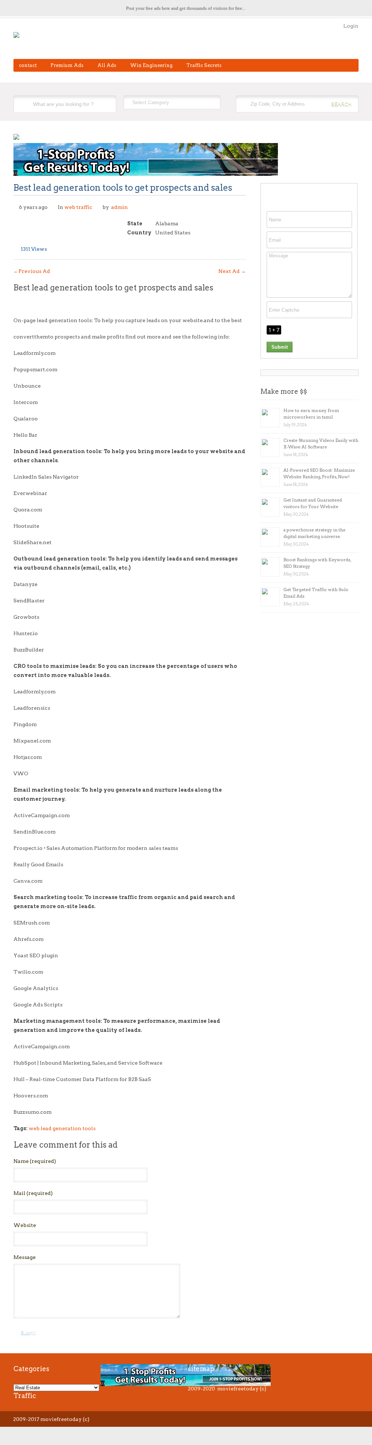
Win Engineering (151, 65)
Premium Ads (67, 65)
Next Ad (232, 271)
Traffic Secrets (204, 65)
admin (119, 207)
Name (34, 1161)
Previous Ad (31, 271)
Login (351, 26)
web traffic (78, 207)
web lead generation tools (62, 1128)
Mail (33, 1193)
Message (24, 1257)
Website (24, 1225)
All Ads (106, 65)
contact (28, 65)
